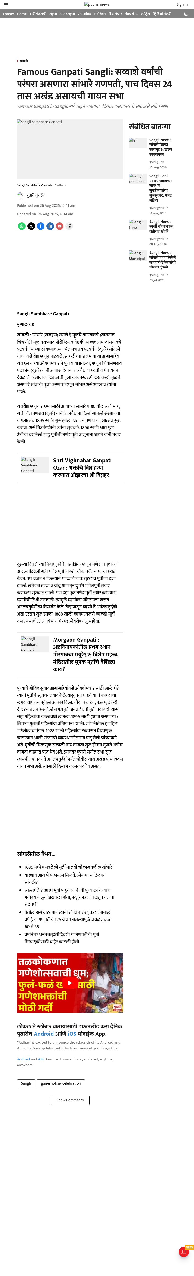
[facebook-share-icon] (40, 229)
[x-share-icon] (31, 229)
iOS (72, 1034)
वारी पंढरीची (38, 14)
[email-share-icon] (59, 229)
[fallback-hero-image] (138, 143)
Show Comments (70, 1100)
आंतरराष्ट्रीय (67, 14)
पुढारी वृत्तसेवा (36, 195)
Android (44, 1034)
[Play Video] (70, 983)
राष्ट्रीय (53, 14)
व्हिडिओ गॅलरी (162, 14)
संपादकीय (84, 14)
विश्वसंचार (115, 14)
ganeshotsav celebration (61, 1083)
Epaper (8, 14)
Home (22, 14)
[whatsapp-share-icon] (22, 229)
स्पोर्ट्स (145, 14)
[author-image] (21, 195)
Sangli (26, 1083)
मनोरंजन (100, 14)
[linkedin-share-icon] (50, 229)
